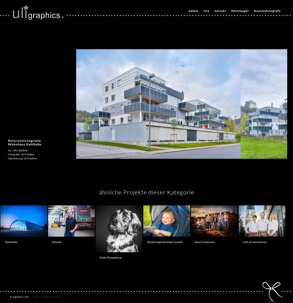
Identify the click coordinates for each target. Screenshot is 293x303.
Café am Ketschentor (255, 242)
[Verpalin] (71, 221)
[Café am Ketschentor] (262, 221)
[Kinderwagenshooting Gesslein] (166, 221)
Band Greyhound (205, 242)
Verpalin (57, 242)
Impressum (39, 296)
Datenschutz (55, 296)
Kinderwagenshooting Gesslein (165, 242)
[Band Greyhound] (214, 221)
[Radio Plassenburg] (119, 228)
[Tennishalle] (23, 221)
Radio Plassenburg (110, 257)
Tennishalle (10, 242)
